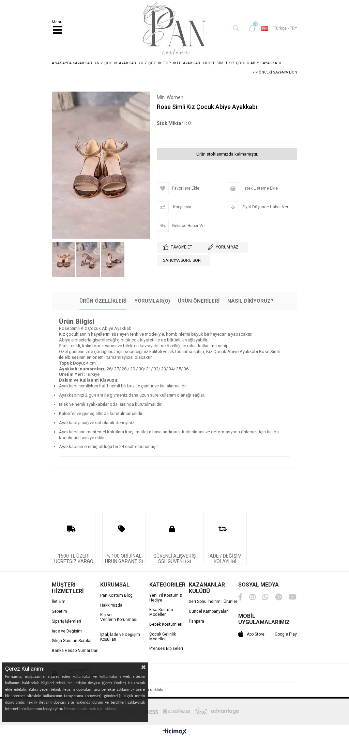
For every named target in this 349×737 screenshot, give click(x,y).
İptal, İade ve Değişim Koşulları (120, 637)
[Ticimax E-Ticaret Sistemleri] (175, 731)
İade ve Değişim (67, 631)
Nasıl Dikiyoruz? (250, 301)
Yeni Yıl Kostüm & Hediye (165, 598)
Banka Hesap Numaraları (75, 650)
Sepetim (59, 611)
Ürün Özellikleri (102, 301)
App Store (255, 634)
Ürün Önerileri (198, 301)
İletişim (58, 601)
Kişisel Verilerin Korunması (118, 617)
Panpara (196, 621)
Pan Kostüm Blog (116, 595)
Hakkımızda (111, 605)
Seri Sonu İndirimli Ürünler (213, 601)
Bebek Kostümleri (165, 624)
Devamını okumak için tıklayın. (91, 709)
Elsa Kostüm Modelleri (161, 612)
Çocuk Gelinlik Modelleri (162, 636)
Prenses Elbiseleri (166, 648)
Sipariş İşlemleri (66, 621)
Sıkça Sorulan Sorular (72, 641)
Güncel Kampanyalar (208, 611)
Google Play (286, 634)
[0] (250, 28)
